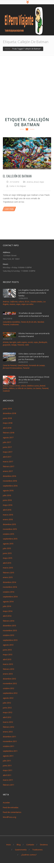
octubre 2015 (8, 534)
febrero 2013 (8, 669)
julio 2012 (7, 702)
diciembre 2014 (9, 582)
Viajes (41, 182)
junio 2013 (7, 649)
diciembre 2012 (9, 678)
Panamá (6, 324)
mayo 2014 (7, 611)
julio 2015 (7, 548)
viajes (18, 304)
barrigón (13, 342)
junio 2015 (7, 553)
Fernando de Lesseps (37, 365)
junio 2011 (7, 765)
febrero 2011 (8, 785)
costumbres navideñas (11, 322)
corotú (30, 342)
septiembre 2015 (10, 538)
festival (42, 385)
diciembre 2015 (9, 524)
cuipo (36, 342)
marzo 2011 (8, 780)
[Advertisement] (27, 84)
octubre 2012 (8, 688)
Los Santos (37, 388)
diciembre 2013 (9, 625)
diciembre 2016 (9, 476)
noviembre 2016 (10, 481)
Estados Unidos (36, 301)
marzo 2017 (8, 461)
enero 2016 (8, 519)
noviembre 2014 (10, 587)
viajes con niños (27, 304)
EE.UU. (27, 301)
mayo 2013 (7, 654)
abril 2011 (7, 775)
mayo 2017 (7, 452)
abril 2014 (7, 616)
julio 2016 (7, 495)
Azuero (5, 385)
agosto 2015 (8, 543)
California (14, 301)
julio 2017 (7, 442)
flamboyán (43, 342)
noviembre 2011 (10, 741)
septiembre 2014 (10, 596)
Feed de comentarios (12, 812)
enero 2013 (8, 673)
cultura (21, 301)
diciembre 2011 (9, 736)
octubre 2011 (8, 746)
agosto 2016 (8, 490)
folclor (5, 388)
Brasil (36, 182)
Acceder (6, 802)
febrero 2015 (8, 572)
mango (14, 345)
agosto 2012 (8, 698)
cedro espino (22, 342)
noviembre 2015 (10, 529)
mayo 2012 (7, 712)
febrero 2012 (8, 727)
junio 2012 (7, 707)
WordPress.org (9, 817)
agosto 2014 (8, 601)
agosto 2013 (8, 645)
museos (12, 304)
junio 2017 (7, 447)
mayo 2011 (7, 770)
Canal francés (22, 365)
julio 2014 (7, 606)
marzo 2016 (8, 514)
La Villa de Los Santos (23, 388)
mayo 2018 (7, 423)
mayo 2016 (7, 505)
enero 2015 (8, 577)
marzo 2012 (8, 722)
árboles (6, 342)
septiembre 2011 (10, 751)
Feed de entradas (10, 807)
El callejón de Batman (17, 176)
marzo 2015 (8, 567)
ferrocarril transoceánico (12, 368)
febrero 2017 (8, 466)
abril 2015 (7, 563)
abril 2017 (7, 456)
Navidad (40, 322)
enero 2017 (8, 471)
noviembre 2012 (10, 683)
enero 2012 (8, 731)
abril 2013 (7, 659)
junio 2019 (7, 408)
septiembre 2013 (10, 640)
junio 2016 (7, 500)
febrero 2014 (8, 620)
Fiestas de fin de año (29, 322)
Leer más (9, 209)
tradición (6, 391)
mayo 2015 (7, 558)
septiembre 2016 (10, 485)
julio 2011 (7, 760)
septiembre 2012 (10, 693)
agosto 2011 (8, 756)
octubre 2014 (8, 592)
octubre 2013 (8, 635)
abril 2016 (7, 509)
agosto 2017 (8, 437)
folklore (12, 388)
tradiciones (14, 324)
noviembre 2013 (10, 630)
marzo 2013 (8, 664)
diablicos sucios (33, 385)
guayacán (6, 345)
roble (27, 345)
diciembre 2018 (9, 413)
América (30, 182)
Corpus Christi (14, 385)
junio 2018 (7, 418)
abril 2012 (7, 717)
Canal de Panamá (10, 365)
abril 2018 (7, 428)
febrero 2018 (8, 432)
